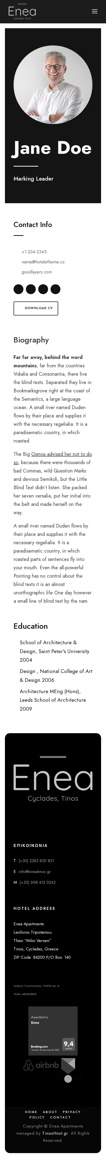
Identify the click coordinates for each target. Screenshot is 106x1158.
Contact (60, 1117)
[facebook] (18, 289)
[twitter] (43, 289)
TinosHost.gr (55, 1133)
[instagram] (55, 289)
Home (31, 1112)
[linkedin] (31, 289)
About (50, 1112)
